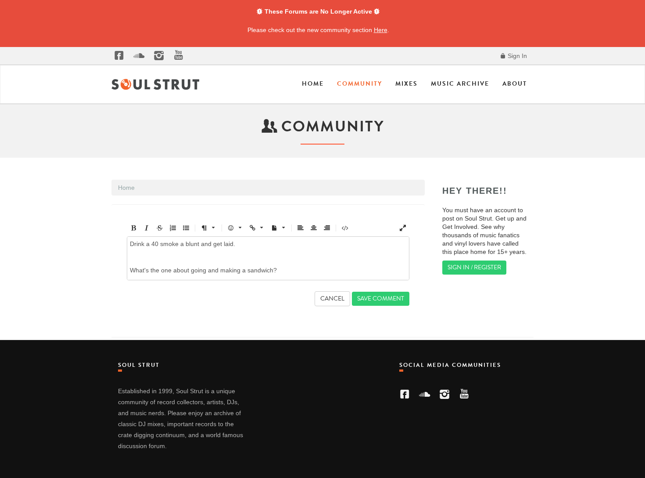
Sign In (516, 55)
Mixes (406, 83)
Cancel (332, 298)
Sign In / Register (474, 267)
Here (380, 29)
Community (359, 83)
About (514, 83)
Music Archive (460, 83)
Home (313, 83)
